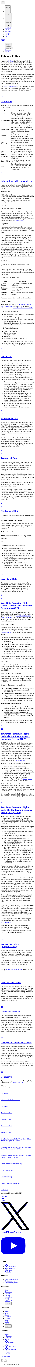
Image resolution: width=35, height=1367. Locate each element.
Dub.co (10, 61)
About (7, 1311)
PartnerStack (12, 1346)
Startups (7, 33)
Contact (7, 1322)
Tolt (9, 1353)
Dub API (8, 1272)
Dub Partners (12, 1266)
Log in (7, 34)
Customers (8, 28)
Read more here (21, 760)
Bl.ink (8, 1339)
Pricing (7, 29)
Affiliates (7, 1301)
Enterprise (8, 31)
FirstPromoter (12, 1349)
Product (7, 44)
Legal (6, 1326)
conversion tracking (25, 304)
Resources (8, 48)
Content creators (10, 1281)
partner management (7, 306)
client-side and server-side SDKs (23, 308)
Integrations (8, 1297)
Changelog (8, 1316)
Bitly (7, 1334)
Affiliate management (11, 1282)
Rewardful (11, 1343)
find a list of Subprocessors (14, 969)
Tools (6, 1304)
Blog (6, 1313)
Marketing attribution (11, 1279)
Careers (7, 1315)
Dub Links (9, 1270)
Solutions (8, 46)
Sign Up (7, 36)
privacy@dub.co (19, 220)
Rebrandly (9, 1336)
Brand (6, 1320)
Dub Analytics (10, 1268)
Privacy (7, 1323)
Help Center (8, 1292)
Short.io (8, 1337)
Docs (6, 1290)
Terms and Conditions (10, 86)
